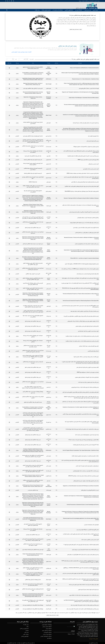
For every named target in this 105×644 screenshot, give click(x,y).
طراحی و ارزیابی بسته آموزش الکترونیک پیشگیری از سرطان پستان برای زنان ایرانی (84, 212)
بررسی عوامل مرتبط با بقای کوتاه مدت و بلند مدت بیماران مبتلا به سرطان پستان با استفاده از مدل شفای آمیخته (81, 206)
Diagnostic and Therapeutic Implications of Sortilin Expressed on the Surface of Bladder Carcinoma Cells (80, 92)
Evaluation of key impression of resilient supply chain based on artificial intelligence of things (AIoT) (81, 408)
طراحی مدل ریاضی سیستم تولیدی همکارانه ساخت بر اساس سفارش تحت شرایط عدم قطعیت (82, 336)
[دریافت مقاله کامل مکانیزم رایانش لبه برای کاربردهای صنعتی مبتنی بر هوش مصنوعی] (9, 326)
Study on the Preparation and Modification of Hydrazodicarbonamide (84, 67)
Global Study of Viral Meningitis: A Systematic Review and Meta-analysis (84, 97)
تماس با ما (95, 1)
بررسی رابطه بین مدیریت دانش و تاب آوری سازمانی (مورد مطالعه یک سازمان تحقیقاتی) (83, 156)
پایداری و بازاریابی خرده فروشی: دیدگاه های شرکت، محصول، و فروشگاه (86, 146)
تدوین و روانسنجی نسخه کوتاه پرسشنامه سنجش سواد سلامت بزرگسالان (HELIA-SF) (83, 476)
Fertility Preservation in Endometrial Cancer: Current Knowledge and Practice (83, 504)
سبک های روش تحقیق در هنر (93, 136)
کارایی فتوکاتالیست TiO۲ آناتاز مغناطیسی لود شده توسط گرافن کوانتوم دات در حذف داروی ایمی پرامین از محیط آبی (80, 284)
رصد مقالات (37, 10)
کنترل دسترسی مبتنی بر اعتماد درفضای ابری (91, 169)
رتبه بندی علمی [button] (88, 10)
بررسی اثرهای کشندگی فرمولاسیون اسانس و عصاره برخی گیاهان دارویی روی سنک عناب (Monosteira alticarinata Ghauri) (80, 289)
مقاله (27, 626)
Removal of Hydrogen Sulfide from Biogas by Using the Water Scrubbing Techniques (81, 198)
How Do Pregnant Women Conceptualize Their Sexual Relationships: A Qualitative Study (81, 450)
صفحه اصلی (95, 10)
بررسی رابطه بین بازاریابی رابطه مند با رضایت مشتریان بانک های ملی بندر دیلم (85, 605)
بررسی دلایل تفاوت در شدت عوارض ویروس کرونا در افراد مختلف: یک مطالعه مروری (84, 595)
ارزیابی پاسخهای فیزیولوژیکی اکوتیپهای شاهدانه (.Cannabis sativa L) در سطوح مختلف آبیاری (82, 264)
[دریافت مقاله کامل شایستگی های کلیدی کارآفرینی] (9, 351)
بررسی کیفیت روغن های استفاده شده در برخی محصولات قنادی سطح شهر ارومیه (84, 222)
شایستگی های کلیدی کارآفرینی (93, 351)
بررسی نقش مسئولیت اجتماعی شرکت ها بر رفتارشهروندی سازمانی (87, 243)
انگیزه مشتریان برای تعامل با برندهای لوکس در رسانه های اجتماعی (87, 232)
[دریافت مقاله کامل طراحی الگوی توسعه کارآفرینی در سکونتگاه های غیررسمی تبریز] (9, 529)
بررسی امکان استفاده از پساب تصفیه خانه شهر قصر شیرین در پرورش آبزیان (85, 549)
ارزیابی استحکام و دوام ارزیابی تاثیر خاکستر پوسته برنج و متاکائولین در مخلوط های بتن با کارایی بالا (81, 316)
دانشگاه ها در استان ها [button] (58, 10)
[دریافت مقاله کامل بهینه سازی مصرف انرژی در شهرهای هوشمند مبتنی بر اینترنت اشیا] (9, 434)
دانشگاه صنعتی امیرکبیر (47, 626)
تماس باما (96, 639)
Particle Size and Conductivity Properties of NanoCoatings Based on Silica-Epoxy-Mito (81, 300)
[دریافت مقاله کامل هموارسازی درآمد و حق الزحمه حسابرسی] (9, 524)
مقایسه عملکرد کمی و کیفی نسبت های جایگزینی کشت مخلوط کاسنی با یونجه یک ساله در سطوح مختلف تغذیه (80, 279)
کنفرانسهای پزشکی (24, 636)
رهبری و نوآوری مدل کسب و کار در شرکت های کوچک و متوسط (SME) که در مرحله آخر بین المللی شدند (80, 269)
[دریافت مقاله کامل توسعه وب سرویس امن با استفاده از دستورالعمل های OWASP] (9, 372)
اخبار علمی (26, 632)
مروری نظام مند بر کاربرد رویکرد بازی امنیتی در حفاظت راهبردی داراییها (86, 356)
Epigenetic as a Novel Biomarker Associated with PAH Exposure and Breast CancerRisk (81, 486)
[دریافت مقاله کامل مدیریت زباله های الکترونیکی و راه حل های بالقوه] (9, 490)
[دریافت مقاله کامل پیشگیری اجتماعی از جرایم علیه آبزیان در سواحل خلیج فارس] (9, 217)
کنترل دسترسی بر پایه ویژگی (94, 164)
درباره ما (98, 1)
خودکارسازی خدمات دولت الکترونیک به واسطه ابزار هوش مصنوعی (87, 377)
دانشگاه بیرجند (49, 628)
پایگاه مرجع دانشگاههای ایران (93, 643)
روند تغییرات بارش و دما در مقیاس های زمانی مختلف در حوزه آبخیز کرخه (86, 123)
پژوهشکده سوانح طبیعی (47, 624)
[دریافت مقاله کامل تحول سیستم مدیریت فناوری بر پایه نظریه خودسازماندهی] (9, 331)
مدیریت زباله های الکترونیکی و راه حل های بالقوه (90, 490)
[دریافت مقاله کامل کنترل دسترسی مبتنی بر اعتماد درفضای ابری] (9, 169)
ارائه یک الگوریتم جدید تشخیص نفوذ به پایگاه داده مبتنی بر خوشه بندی (86, 227)
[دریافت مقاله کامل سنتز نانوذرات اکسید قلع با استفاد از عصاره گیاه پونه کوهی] (9, 589)
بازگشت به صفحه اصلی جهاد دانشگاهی (76, 29)
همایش (26, 630)
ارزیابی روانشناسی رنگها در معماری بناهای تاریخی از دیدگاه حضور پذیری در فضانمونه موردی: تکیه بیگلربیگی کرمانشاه (82, 422)
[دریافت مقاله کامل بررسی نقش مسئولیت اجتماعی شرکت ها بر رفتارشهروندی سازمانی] (9, 243)
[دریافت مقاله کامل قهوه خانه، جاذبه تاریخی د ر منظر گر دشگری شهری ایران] (9, 88)
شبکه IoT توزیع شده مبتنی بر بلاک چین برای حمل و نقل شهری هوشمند (86, 444)
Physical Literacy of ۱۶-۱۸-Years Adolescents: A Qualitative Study (85, 79)
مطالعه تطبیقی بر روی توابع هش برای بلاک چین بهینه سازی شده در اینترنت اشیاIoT (84, 439)
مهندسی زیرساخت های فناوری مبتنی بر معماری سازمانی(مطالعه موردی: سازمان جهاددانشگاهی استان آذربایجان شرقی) (81, 151)
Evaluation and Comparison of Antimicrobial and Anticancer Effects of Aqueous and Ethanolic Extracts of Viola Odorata (81, 496)
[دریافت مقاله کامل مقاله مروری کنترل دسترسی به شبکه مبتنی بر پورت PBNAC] (9, 159)
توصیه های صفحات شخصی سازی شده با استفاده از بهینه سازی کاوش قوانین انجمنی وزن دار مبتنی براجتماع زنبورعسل (81, 177)
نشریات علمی (25, 634)
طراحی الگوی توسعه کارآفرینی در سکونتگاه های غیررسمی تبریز (88, 529)
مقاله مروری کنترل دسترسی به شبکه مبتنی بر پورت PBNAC (88, 159)
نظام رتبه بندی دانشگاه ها (89, 1)
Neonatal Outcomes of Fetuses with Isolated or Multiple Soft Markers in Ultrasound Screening (81, 238)
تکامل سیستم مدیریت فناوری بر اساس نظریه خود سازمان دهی (88, 367)
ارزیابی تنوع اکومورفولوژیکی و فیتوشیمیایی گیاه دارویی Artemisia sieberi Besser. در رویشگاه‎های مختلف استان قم (81, 568)
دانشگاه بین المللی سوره (47, 630)
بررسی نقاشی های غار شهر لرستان (93, 141)
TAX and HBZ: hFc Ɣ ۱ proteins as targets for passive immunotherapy (84, 258)
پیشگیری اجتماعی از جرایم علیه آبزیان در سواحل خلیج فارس (88, 217)
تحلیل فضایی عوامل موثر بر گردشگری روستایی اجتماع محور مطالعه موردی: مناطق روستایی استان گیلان (81, 392)
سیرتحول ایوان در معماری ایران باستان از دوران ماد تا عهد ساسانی (87, 466)
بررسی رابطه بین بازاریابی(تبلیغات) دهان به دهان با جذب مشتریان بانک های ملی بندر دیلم (83, 609)
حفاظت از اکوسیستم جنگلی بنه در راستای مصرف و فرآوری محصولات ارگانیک (85, 456)
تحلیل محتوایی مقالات (46, 10)
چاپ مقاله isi (25, 624)
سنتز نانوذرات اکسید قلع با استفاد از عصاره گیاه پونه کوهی (88, 589)
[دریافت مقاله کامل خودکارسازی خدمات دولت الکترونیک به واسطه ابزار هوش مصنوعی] (9, 377)
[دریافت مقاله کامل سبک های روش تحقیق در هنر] (9, 136)
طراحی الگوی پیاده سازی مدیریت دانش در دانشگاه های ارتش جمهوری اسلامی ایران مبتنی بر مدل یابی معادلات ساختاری (81, 574)
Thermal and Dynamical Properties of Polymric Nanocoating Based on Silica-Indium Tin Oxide (81, 294)
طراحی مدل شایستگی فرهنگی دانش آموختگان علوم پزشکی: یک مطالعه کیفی (85, 182)
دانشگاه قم (49, 638)
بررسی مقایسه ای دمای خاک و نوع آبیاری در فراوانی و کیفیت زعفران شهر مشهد (85, 311)
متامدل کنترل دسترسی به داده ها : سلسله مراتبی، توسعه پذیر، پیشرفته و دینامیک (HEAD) (83, 173)
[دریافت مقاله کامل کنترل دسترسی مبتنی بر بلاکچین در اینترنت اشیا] (9, 539)
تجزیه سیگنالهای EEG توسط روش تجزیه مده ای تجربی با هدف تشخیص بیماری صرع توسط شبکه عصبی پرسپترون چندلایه (80, 306)
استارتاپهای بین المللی (24, 628)
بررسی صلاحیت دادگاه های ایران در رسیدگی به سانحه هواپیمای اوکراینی (86, 471)
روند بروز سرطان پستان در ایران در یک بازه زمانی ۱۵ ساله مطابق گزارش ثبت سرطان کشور (83, 554)
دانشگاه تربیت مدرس (47, 634)
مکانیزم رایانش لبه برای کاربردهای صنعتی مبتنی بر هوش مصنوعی (87, 326)
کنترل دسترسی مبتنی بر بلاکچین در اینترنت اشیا (90, 539)
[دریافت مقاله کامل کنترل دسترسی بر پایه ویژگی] (9, 164)
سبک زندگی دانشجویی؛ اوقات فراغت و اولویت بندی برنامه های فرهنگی (86, 481)
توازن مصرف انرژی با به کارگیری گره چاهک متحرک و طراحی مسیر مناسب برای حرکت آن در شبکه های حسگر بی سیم (80, 402)
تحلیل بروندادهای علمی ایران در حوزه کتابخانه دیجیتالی (89, 346)
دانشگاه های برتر (78, 10)
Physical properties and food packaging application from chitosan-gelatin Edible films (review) (81, 519)
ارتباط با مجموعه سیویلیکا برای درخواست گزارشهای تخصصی (21, 52)
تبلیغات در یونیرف (81, 1)
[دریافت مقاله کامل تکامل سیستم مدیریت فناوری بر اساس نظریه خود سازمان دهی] (9, 367)
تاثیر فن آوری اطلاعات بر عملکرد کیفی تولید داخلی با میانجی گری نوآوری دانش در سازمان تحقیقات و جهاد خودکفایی (81, 534)
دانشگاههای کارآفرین (69, 10)
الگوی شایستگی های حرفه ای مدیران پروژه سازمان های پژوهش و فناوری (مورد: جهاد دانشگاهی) (82, 186)
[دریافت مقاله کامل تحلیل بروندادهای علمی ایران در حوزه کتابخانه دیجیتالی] (9, 346)
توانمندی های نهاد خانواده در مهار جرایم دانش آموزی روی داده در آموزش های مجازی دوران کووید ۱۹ (81, 544)
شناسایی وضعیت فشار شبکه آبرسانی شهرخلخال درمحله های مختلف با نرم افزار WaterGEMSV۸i (82, 191)
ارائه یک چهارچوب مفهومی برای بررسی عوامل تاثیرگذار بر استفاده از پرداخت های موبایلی (83, 321)
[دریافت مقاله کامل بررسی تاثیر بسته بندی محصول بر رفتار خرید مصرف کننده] (9, 382)
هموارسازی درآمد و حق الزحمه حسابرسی (91, 524)
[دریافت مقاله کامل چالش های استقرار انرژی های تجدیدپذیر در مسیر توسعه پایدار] (9, 273)
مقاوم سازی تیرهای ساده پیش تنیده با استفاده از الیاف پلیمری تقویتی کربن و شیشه (84, 584)
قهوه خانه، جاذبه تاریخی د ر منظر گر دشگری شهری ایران (89, 88)
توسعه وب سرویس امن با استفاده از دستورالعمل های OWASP (88, 372)
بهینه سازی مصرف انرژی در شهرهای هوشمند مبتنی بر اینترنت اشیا (87, 434)
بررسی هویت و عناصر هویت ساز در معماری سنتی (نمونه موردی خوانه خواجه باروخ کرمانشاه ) (82, 429)
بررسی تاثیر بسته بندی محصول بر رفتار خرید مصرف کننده (88, 382)
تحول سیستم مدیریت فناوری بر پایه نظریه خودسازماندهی (88, 331)
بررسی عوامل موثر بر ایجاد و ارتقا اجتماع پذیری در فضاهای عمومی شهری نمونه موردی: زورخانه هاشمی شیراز (81, 414)
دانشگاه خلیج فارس (48, 632)
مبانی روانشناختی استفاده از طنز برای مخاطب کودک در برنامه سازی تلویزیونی (85, 387)
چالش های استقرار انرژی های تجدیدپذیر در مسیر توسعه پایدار (88, 273)
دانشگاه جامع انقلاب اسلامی (46, 636)
